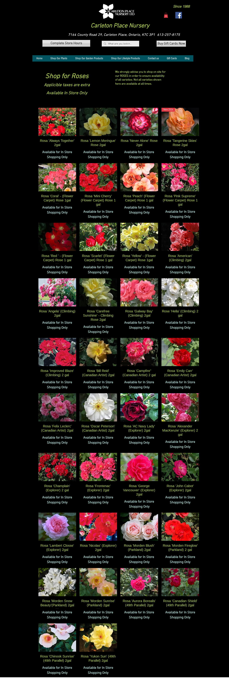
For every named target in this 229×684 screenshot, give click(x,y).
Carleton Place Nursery (120, 26)
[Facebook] (178, 15)
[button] (117, 11)
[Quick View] (57, 122)
